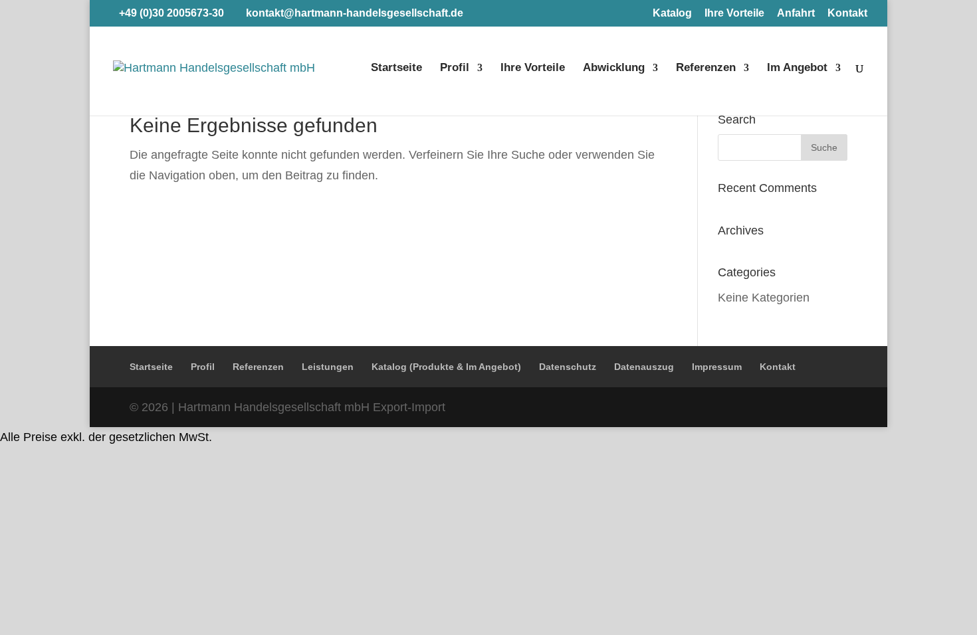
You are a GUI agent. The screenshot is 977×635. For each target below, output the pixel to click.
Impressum (717, 366)
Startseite (396, 68)
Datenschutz (567, 366)
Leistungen (328, 366)
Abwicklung (614, 68)
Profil (454, 68)
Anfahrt (796, 13)
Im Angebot (797, 68)
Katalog (672, 13)
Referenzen (706, 68)
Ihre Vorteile (734, 13)
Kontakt (847, 13)
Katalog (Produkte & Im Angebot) (446, 366)
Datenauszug (644, 366)
